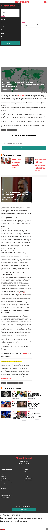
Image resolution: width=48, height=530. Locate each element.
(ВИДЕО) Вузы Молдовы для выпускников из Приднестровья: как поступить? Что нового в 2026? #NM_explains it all (34, 415)
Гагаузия (26, 476)
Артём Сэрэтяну (39, 171)
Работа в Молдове (28, 478)
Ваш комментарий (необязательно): (14, 521)
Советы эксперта (28, 480)
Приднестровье (27, 474)
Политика (37, 157)
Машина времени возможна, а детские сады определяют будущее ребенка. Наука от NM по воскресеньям (34, 395)
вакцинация (4, 129)
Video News (14, 157)
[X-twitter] (21, 463)
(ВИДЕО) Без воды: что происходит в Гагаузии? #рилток (17, 404)
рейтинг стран (21, 95)
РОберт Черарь (15, 383)
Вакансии (3, 478)
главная (9, 383)
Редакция (3, 474)
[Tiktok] (26, 463)
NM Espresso (27, 471)
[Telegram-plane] (28, 463)
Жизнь (3, 79)
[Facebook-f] (19, 463)
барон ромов (4, 383)
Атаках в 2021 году (23, 292)
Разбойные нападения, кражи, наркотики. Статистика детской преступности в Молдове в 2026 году (34, 405)
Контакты (3, 476)
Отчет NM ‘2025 (27, 482)
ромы (21, 383)
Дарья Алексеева (6, 89)
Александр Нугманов (15, 398)
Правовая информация (6, 480)
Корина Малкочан (16, 168)
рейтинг (14, 129)
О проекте (3, 471)
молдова (9, 129)
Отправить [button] (2, 529)
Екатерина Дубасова (6, 199)
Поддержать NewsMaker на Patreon (9, 482)
